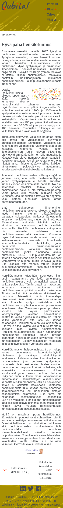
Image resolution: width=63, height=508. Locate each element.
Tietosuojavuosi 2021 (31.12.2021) (20, 470)
